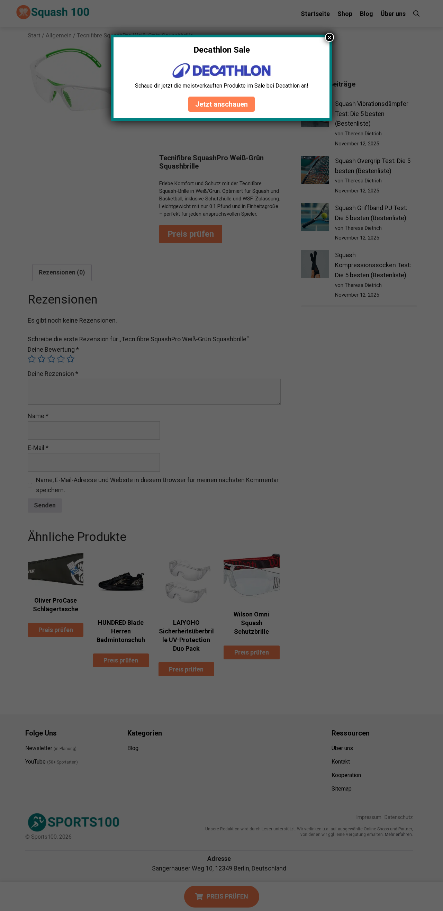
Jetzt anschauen (221, 104)
